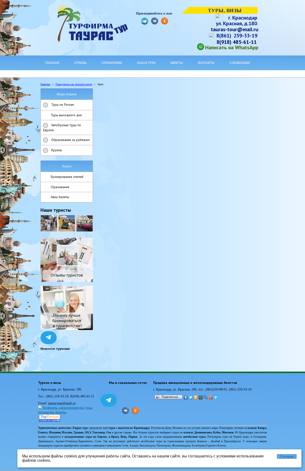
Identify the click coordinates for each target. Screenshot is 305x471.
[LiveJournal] (205, 397)
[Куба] (66, 223)
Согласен (287, 456)
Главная (45, 84)
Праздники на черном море (74, 84)
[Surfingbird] (215, 397)
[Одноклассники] (195, 397)
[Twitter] (190, 397)
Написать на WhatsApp (231, 47)
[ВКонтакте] (185, 397)
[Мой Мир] (200, 397)
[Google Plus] (210, 397)
